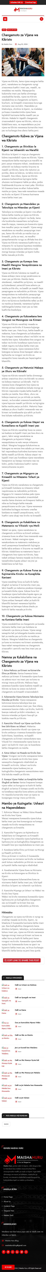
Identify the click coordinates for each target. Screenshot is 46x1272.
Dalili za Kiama (20, 1010)
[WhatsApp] (13, 1252)
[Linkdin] (17, 1252)
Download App (30, 2)
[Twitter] (8, 1252)
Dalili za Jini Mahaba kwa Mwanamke (28, 1085)
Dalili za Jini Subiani (22, 1097)
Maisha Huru (8, 44)
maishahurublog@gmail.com (15, 1245)
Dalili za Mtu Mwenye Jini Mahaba (27, 1072)
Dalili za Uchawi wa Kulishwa (25, 985)
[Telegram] (21, 1252)
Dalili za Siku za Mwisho (24, 1035)
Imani (4, 30)
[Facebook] (4, 1252)
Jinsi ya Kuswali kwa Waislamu (26, 1047)
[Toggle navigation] (5, 19)
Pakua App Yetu (12, 30)
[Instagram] (26, 1252)
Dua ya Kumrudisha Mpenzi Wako (27, 1022)
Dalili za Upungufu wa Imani (25, 997)
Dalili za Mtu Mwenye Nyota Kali (27, 1060)
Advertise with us (16, 2)
